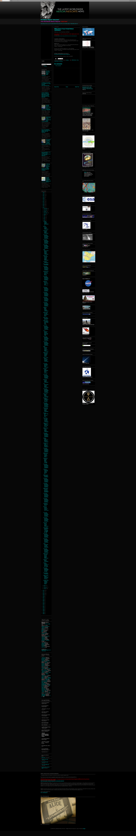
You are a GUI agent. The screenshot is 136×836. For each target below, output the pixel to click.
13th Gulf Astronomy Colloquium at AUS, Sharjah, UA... (45, 471)
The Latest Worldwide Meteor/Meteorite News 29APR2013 (46, 241)
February (45, 587)
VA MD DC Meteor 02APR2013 (45, 560)
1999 (44, 609)
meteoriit (43, 643)
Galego (43, 668)
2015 (44, 204)
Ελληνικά (43, 663)
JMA (75, 23)
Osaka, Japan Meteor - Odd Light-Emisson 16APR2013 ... (45, 360)
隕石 (42, 630)
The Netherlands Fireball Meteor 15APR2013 (45, 385)
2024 (44, 194)
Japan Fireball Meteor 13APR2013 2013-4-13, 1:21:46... (45, 425)
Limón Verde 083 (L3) (45, 764)
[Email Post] (56, 58)
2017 (44, 201)
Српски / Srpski (44, 690)
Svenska (43, 691)
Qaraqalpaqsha (44, 684)
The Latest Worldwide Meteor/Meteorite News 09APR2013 (46, 495)
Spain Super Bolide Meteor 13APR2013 (45, 395)
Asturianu (43, 657)
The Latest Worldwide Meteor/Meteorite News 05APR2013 (46, 535)
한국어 (49, 668)
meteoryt (43, 637)
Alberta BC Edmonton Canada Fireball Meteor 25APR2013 (45, 258)
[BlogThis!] (59, 58)
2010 (44, 593)
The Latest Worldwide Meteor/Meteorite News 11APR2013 (46, 480)
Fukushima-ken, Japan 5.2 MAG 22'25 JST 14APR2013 (45, 420)
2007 (44, 597)
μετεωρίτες (47, 640)
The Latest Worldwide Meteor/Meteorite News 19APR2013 (46, 343)
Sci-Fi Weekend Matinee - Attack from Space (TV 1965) (45, 333)
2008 (44, 596)
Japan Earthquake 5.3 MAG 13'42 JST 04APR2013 (45, 545)
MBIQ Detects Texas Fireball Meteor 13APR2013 (45, 430)
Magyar (43, 677)
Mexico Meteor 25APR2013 (45, 264)
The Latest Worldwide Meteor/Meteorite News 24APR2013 (46, 294)
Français (43, 667)
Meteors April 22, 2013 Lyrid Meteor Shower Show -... (45, 314)
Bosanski (43, 659)
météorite (43, 627)
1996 (44, 612)
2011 (44, 591)
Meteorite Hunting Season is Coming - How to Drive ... (46, 509)
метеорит (43, 629)
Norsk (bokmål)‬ (44, 680)
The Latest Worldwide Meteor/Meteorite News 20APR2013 (46, 338)
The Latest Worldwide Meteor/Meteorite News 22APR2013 (46, 304)
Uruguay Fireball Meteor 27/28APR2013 (45, 223)
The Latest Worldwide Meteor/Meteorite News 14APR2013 (46, 435)
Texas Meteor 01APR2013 (45, 573)
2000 (44, 607)
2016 (44, 202)
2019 (44, 198)
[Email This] (58, 58)
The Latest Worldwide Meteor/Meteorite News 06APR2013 (46, 519)
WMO (68, 23)
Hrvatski (45, 669)
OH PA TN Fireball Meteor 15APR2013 (45, 381)
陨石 (42, 631)
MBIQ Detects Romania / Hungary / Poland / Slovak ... (45, 354)
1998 (44, 610)
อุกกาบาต (43, 647)
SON (65, 23)
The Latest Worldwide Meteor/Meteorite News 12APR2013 (46, 466)
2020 (44, 197)
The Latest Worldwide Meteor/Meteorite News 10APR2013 (46, 485)
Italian (49, 623)
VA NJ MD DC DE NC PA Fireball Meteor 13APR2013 (45, 409)
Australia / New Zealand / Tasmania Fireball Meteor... (45, 582)
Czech (46, 632)
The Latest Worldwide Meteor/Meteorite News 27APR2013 (46, 268)
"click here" (55, 19)
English (46, 623)
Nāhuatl (49, 678)
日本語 (46, 679)
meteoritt (43, 639)
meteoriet (43, 636)
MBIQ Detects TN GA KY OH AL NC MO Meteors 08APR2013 (45, 490)
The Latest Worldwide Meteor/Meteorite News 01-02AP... (46, 569)
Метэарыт (43, 644)
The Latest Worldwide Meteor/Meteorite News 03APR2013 (46, 550)
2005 (44, 600)
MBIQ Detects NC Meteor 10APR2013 (45, 476)
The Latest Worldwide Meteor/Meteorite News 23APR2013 (46, 299)
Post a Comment (58, 65)
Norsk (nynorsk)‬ (44, 681)
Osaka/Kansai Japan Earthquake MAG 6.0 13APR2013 (45, 445)
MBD (72, 23)
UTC (77, 23)
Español (43, 664)
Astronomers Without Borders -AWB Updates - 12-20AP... (45, 460)
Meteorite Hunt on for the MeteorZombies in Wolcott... (45, 273)
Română (43, 685)
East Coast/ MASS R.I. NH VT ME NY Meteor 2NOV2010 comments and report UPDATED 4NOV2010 (46, 154)
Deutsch (46, 661)
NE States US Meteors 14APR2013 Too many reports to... (45, 399)
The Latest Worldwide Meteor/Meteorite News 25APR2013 (46, 289)
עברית (49, 672)
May (44, 218)
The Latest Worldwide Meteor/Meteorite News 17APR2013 (46, 376)
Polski (43, 682)
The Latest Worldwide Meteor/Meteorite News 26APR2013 (46, 278)
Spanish (43, 626)
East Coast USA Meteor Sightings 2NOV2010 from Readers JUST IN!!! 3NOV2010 (46, 131)
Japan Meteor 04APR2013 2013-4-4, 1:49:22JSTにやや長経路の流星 (45, 530)
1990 (44, 613)
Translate (45, 66)
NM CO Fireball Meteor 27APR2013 (45, 227)
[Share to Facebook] (61, 58)
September (46, 212)
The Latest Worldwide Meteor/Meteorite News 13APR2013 (46, 450)
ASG (63, 23)
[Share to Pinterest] (62, 58)
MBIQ (74, 23)
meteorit (43, 628)
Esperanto (43, 665)
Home (67, 86)
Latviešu (47, 673)
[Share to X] (60, 58)
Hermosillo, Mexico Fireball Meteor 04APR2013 (45, 524)
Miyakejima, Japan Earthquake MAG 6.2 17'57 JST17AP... (45, 371)
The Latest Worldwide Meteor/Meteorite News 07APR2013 (46, 514)
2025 (44, 192)
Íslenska (43, 671)
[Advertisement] (67, 76)
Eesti (46, 662)
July (44, 215)
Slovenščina (44, 689)
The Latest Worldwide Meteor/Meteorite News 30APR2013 (46, 236)
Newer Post (56, 86)
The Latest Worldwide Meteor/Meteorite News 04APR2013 (46, 540)
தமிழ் (49, 691)
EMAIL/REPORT (54, 23)
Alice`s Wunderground (44, 792)
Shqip (42, 687)
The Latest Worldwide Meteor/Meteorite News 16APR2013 (46, 390)
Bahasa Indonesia (45, 670)
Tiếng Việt (43, 694)
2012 (44, 590)
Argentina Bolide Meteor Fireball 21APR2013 (45, 309)
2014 (44, 205)
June (44, 217)
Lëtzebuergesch (44, 675)
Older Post (77, 86)
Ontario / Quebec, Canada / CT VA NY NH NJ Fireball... (46, 564)
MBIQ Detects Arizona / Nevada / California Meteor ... (45, 455)
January (45, 588)
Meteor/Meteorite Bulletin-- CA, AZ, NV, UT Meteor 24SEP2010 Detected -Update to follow (46, 141)
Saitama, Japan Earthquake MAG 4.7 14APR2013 (45, 440)
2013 (44, 207)
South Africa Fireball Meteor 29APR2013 (45, 232)
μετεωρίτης (43, 640)
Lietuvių (43, 676)
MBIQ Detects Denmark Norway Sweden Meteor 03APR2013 (45, 556)
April (44, 220)
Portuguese (47, 626)
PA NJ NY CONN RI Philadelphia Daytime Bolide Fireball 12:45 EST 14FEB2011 (46, 179)
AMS (59, 23)
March (45, 585)
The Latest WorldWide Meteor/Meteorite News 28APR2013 (46, 246)
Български (43, 660)
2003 (44, 603)
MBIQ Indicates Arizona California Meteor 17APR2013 (45, 349)
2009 (44, 594)
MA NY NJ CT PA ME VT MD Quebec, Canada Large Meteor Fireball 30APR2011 (46, 119)
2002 (44, 604)
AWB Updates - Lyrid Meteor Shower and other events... (46, 322)
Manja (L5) (43, 757)
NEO (58, 23)
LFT (70, 23)
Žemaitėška (43, 695)
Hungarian (43, 633)
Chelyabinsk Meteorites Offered (45, 504)
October (45, 211)
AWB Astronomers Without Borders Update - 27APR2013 (46, 252)
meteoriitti (43, 638)
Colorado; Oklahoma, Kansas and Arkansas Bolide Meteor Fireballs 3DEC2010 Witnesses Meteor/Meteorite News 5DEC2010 (45, 95)
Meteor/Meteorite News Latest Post (46, 23)
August (45, 214)
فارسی (46, 666)
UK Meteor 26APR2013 (45, 262)
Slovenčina (43, 688)
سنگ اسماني (44, 642)
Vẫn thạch (43, 646)
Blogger (84, 828)
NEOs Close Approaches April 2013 (45, 318)
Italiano (43, 672)
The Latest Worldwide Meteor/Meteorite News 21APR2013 (46, 327)
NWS (66, 23)
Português (43, 683)
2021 (44, 195)
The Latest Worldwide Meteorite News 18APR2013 (45, 365)
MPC (61, 23)
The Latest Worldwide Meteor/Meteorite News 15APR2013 (46, 404)
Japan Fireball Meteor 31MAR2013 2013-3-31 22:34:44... (45, 577)
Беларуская (44, 658)
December (45, 208)
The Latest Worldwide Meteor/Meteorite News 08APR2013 (46, 500)
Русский (43, 686)
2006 (44, 599)
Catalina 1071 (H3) (45, 759)
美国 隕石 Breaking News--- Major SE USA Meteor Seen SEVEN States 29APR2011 (46, 107)
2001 (44, 606)
